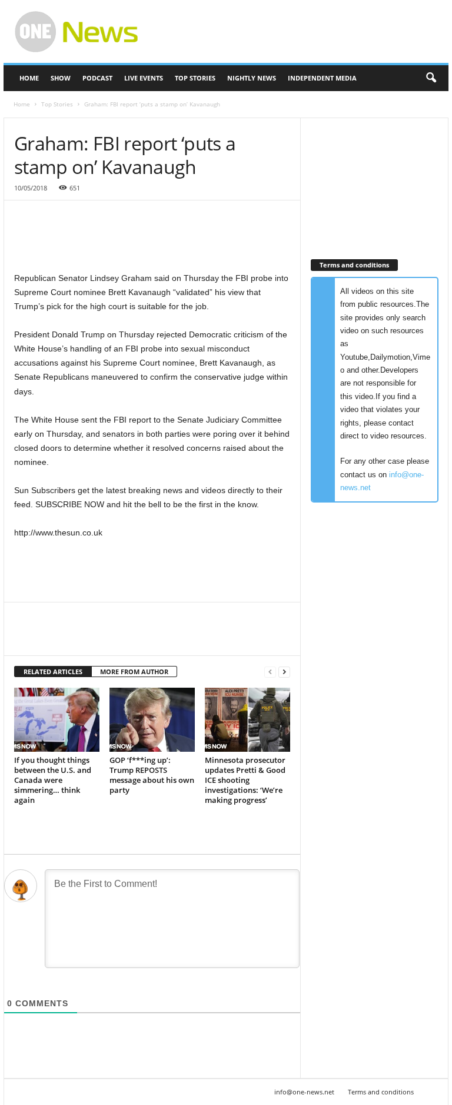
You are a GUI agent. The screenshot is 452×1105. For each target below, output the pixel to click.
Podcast (97, 77)
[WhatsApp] (107, 637)
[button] (431, 78)
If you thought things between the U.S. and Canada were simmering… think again (52, 780)
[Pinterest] (80, 637)
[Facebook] (26, 637)
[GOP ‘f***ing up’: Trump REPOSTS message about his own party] (152, 719)
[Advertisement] (299, 31)
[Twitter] (53, 637)
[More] (134, 637)
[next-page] (284, 672)
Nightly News (251, 77)
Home (29, 77)
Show (61, 77)
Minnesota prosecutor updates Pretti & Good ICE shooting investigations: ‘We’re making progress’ (245, 780)
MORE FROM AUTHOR (134, 671)
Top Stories (195, 77)
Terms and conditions (381, 1091)
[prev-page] (270, 672)
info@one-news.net (304, 1091)
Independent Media (322, 77)
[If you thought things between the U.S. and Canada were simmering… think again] (56, 719)
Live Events (143, 77)
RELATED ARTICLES (53, 671)
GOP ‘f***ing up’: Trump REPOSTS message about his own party (151, 775)
